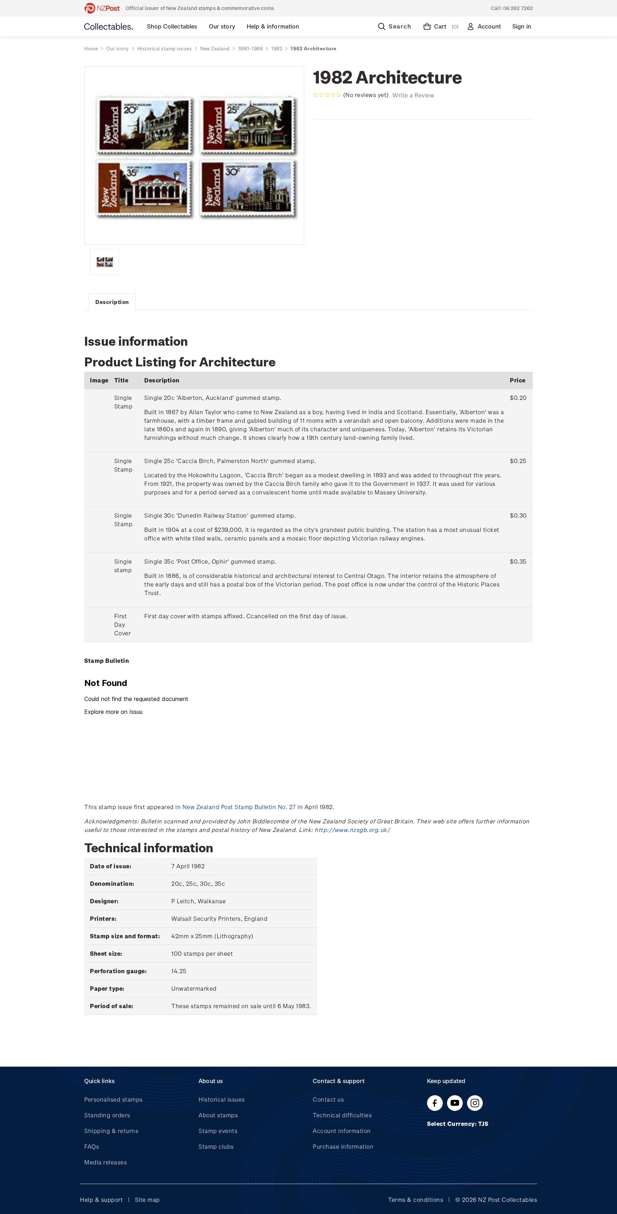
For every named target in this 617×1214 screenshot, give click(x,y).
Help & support (101, 1199)
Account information (342, 1130)
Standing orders (107, 1115)
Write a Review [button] (413, 95)
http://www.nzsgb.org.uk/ (352, 829)
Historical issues (222, 1099)
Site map (147, 1199)
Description (112, 302)
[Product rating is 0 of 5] (327, 95)
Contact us (328, 1099)
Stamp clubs (216, 1146)
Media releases (105, 1162)
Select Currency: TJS (458, 1123)
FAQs (91, 1146)
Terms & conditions (415, 1199)
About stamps (218, 1115)
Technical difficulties (342, 1115)
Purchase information (343, 1146)
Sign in (521, 26)
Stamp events (218, 1130)
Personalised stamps (113, 1099)
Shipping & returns (111, 1130)
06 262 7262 (518, 8)
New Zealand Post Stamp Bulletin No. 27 (239, 806)
